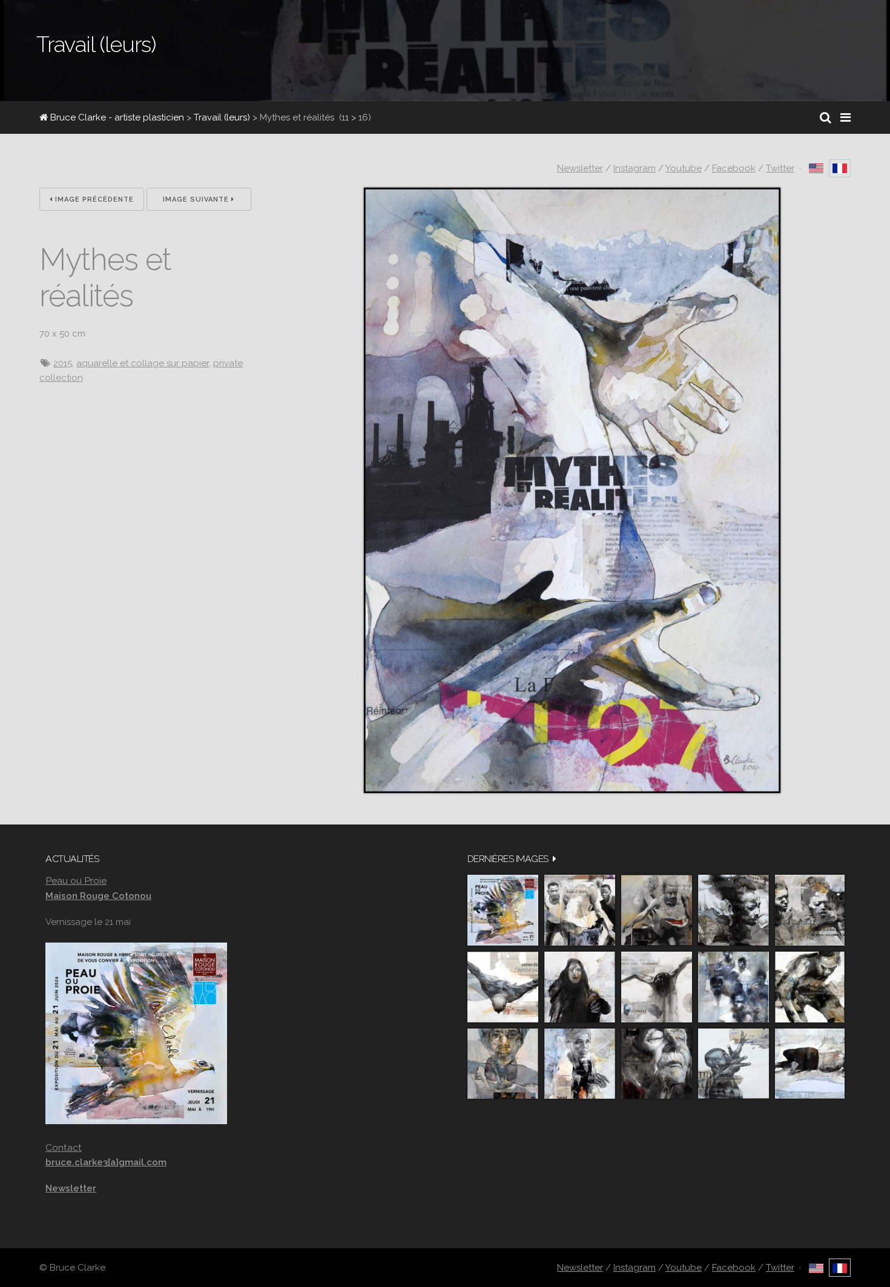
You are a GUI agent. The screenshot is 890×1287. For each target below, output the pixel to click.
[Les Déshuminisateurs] (656, 987)
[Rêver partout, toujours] (810, 987)
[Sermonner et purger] (733, 987)
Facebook (734, 168)
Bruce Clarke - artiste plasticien (116, 117)
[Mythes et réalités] (572, 790)
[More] (554, 858)
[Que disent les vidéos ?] (733, 1064)
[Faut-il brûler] (579, 910)
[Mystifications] (579, 987)
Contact (63, 1147)
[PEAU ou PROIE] (502, 910)
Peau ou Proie (76, 880)
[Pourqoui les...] (656, 910)
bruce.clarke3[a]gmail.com (105, 1162)
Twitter (780, 168)
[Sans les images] (810, 910)
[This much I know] (656, 1064)
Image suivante (197, 199)
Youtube (683, 168)
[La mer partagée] (733, 910)
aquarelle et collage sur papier (142, 363)
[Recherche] (825, 117)
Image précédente (93, 199)
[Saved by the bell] (579, 1064)
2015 (62, 363)
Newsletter (580, 168)
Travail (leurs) (222, 117)
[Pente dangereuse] (502, 987)
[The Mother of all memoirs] (502, 1064)
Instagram (634, 168)
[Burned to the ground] (810, 1064)
